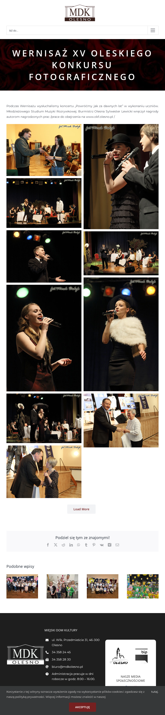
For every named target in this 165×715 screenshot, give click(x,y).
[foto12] (43, 448)
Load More (81, 509)
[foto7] (121, 280)
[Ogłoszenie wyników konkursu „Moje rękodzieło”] (102, 586)
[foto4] (43, 181)
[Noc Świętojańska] (22, 586)
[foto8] (43, 287)
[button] (9, 586)
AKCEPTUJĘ (82, 707)
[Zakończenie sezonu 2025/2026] (62, 586)
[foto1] (43, 127)
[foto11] (121, 396)
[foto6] (121, 234)
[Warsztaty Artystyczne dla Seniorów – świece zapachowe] (143, 586)
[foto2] (121, 127)
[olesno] (119, 648)
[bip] (142, 648)
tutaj (154, 691)
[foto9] (43, 396)
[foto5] (43, 233)
